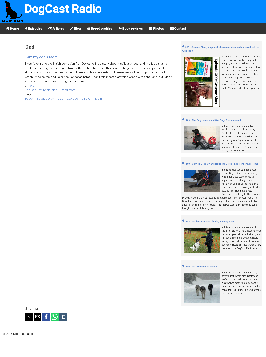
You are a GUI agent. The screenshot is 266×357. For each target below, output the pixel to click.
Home (14, 28)
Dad (60, 98)
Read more (68, 90)
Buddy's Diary (45, 98)
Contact (180, 28)
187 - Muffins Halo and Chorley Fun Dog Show (210, 221)
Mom (98, 98)
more (30, 85)
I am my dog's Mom (41, 57)
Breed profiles (101, 28)
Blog (77, 28)
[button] (29, 317)
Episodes (34, 28)
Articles (58, 28)
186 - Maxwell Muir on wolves (201, 266)
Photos (158, 28)
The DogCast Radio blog (41, 90)
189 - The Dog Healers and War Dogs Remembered (213, 120)
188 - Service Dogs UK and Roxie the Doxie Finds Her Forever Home (221, 164)
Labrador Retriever (79, 98)
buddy (29, 98)
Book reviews (132, 28)
